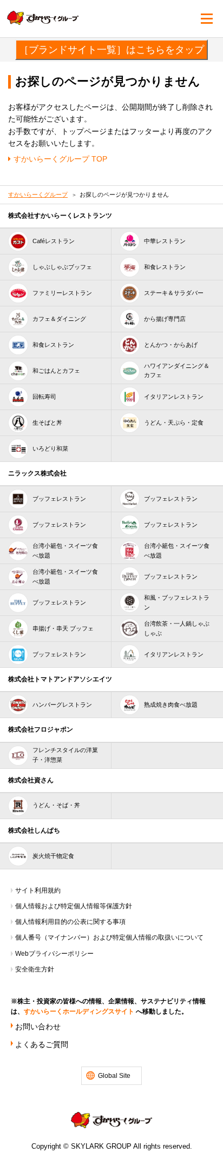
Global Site (114, 1076)
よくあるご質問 (41, 1044)
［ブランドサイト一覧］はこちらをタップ (111, 49)
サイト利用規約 (38, 890)
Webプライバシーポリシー (54, 953)
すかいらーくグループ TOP (60, 159)
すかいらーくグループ (38, 194)
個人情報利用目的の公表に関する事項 (70, 922)
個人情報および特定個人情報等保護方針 (73, 906)
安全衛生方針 (34, 969)
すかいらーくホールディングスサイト (79, 1011)
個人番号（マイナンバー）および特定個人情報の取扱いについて (109, 937)
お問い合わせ (38, 1026)
